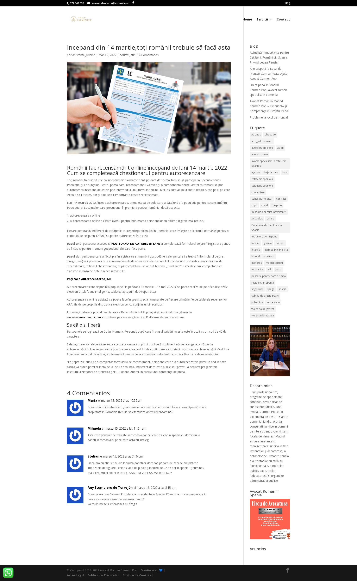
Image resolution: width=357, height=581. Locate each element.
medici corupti (274, 263)
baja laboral (271, 172)
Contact (283, 19)
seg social (257, 289)
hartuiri (280, 243)
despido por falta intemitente (268, 212)
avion (280, 148)
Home (247, 19)
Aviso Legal (75, 575)
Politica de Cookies (137, 575)
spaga (270, 289)
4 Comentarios (149, 55)
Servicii (262, 19)
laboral (255, 256)
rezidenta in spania (262, 282)
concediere (258, 192)
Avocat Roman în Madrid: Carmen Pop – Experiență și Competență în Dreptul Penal (269, 106)
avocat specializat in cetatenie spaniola (268, 163)
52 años (256, 134)
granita (267, 243)
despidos (257, 218)
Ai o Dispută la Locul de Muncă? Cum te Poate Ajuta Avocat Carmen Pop (268, 73)
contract (281, 198)
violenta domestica (262, 315)
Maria (92, 400)
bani (285, 172)
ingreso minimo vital (276, 250)
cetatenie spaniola (262, 179)
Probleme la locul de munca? (269, 117)
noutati (124, 55)
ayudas (255, 172)
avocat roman (259, 154)
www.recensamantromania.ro (87, 317)
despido (277, 205)
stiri (133, 55)
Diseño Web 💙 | (153, 570)
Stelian (93, 456)
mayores (256, 263)
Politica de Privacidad (103, 575)
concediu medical (261, 198)
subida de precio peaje (265, 295)
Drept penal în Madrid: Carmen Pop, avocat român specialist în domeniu (268, 90)
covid (264, 205)
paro (278, 269)
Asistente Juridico (83, 55)
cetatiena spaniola (262, 185)
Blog (287, 3)
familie (255, 243)
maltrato (269, 256)
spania (282, 289)
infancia (256, 250)
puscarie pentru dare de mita (268, 276)
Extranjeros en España (264, 236)
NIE (269, 269)
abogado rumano (261, 141)
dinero (271, 218)
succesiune (273, 302)
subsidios (257, 302)
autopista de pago (262, 148)
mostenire (257, 269)
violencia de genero (263, 309)
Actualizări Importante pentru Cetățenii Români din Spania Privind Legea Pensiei (269, 57)
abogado (270, 134)
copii (254, 205)
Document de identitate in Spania (266, 227)
